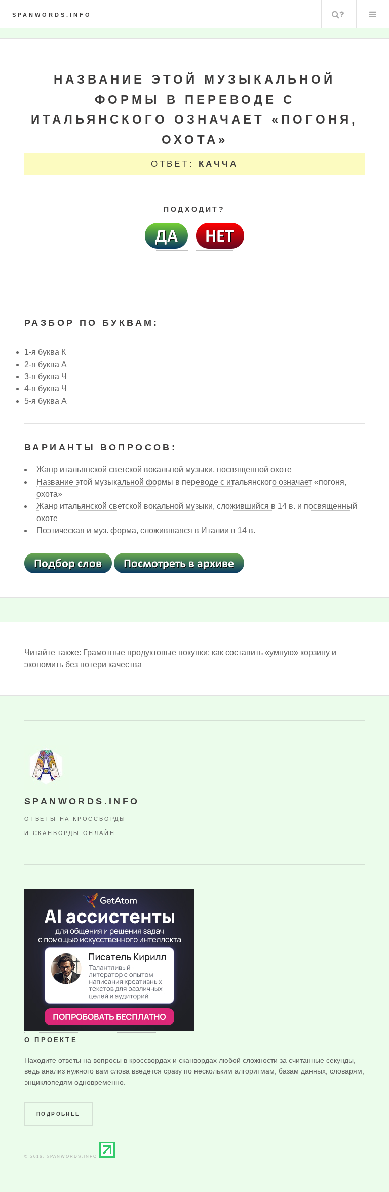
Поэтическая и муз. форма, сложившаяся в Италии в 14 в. (145, 530)
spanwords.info (52, 15)
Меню (373, 14)
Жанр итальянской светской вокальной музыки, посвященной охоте (164, 469)
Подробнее (58, 1114)
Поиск (338, 14)
